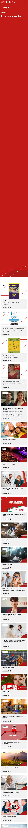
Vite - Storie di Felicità (8, 464)
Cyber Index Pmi (7, 564)
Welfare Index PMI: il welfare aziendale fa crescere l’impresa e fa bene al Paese (13, 589)
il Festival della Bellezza (9, 355)
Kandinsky (5, 301)
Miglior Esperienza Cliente (9, 816)
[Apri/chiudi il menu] (25, 2)
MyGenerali (5, 692)
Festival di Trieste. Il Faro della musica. (13, 328)
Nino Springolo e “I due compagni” (12, 381)
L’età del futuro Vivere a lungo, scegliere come (13, 515)
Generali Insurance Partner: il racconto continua (13, 409)
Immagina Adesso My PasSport (11, 768)
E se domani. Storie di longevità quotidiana (11, 742)
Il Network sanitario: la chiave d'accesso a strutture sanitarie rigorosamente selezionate (13, 642)
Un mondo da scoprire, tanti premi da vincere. (12, 717)
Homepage (6, 7)
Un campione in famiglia (9, 439)
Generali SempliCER (8, 667)
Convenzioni (5, 540)
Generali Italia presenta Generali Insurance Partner (11, 615)
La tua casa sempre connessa (10, 792)
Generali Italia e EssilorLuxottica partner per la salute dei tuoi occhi (13, 489)
